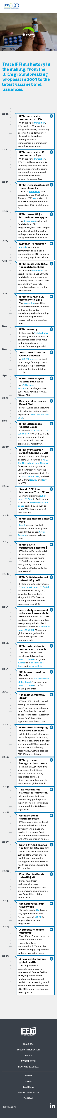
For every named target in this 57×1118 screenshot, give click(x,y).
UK (37, 910)
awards (21, 662)
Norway (33, 480)
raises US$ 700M (26, 685)
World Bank (28, 1098)
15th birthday (41, 333)
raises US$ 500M (26, 659)
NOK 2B (35, 430)
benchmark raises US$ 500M (35, 587)
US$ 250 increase (29, 359)
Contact (28, 1076)
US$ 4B (38, 917)
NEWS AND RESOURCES (28, 1067)
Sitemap (28, 1081)
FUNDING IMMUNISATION (28, 1050)
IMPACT (28, 1055)
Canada (23, 247)
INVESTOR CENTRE (28, 1061)
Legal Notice (28, 1087)
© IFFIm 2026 (9, 1107)
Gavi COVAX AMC (31, 476)
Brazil (22, 525)
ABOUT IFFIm (28, 1044)
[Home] (15, 6)
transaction (39, 123)
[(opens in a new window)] (52, 1105)
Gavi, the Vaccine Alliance (28, 1093)
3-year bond (30, 221)
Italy (44, 480)
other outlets (35, 666)
